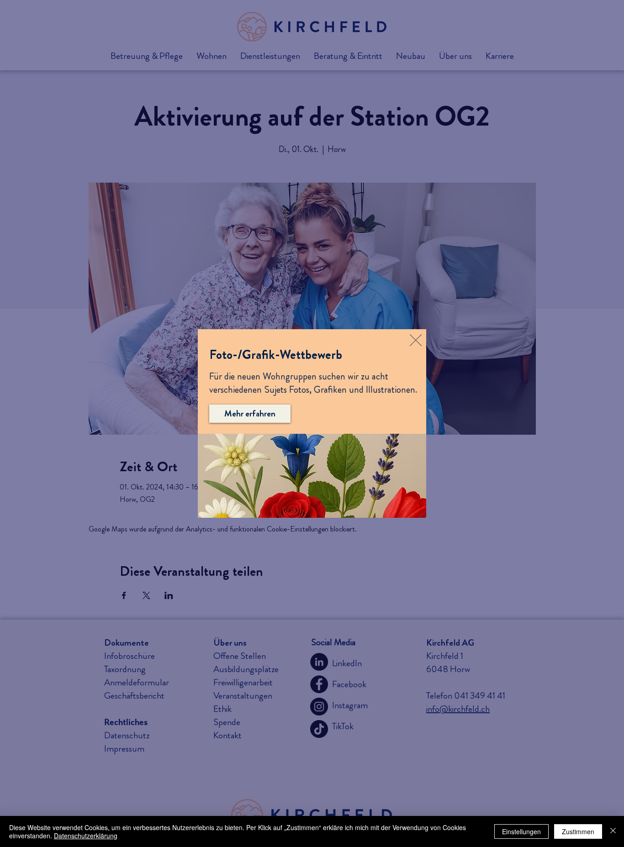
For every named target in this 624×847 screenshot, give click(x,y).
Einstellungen (521, 831)
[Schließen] (613, 831)
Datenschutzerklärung (85, 835)
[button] (416, 340)
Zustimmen (578, 831)
